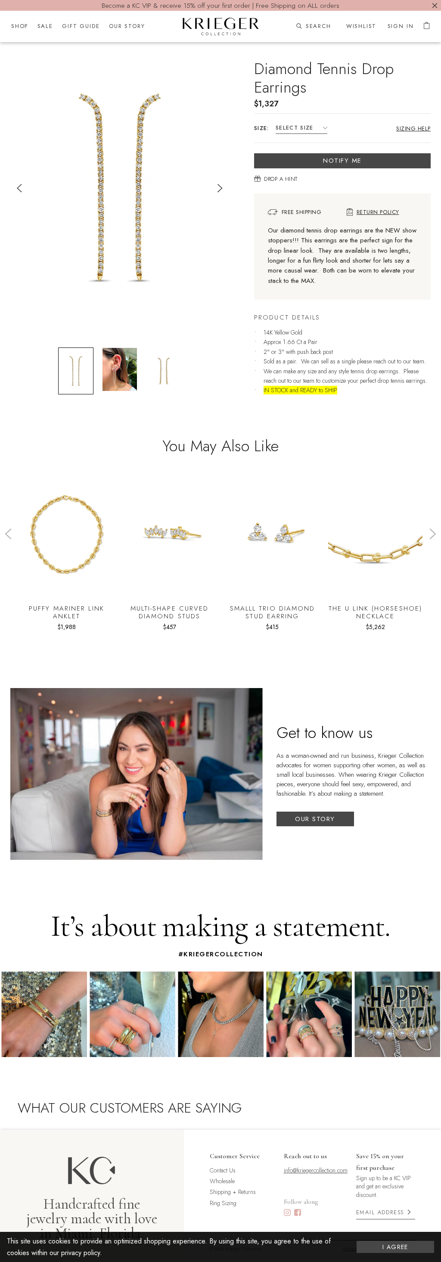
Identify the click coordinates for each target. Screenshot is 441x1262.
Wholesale (222, 1181)
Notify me (342, 160)
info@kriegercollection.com (316, 1170)
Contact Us (223, 1170)
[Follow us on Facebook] (297, 1213)
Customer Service (235, 1156)
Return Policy (378, 212)
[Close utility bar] (435, 5)
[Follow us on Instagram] (287, 1213)
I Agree (395, 1247)
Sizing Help (413, 128)
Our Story (315, 819)
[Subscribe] (409, 1212)
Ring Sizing (223, 1203)
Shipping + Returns (233, 1192)
